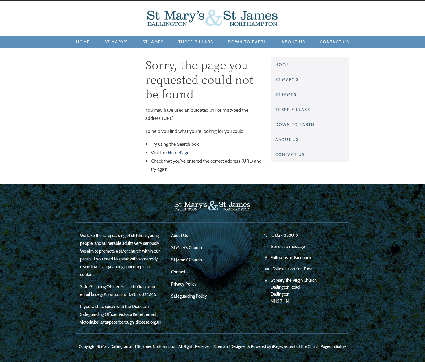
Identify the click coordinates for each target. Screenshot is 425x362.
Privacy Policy (184, 284)
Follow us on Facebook (291, 257)
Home (83, 41)
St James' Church (186, 259)
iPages (277, 346)
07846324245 (142, 294)
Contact (178, 272)
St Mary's (116, 41)
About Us (293, 41)
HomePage (178, 152)
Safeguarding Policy (189, 296)
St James (153, 41)
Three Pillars (195, 41)
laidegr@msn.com (107, 294)
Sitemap (220, 346)
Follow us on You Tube (292, 269)
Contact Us (334, 41)
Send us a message (288, 246)
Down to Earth (247, 41)
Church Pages (319, 346)
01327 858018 (284, 235)
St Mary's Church (186, 247)
